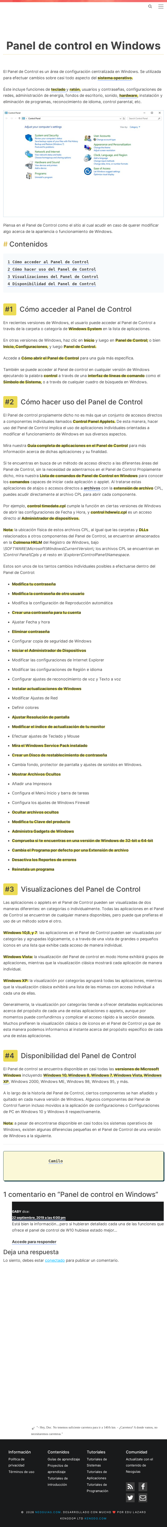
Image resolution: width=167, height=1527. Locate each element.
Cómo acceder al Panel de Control (48, 262)
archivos (92, 488)
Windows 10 (54, 1075)
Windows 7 (101, 1075)
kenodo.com (96, 1518)
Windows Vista (128, 1075)
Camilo (55, 1161)
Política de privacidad (16, 1462)
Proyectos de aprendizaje (58, 1468)
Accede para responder (34, 1241)
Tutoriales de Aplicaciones (97, 1475)
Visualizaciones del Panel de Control (53, 276)
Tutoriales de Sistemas (97, 1462)
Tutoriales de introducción (58, 1481)
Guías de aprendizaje (64, 1459)
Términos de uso (21, 1472)
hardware (128, 95)
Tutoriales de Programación (97, 1488)
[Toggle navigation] (161, 6)
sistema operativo (115, 78)
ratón (75, 89)
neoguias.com (48, 1512)
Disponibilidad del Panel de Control (52, 284)
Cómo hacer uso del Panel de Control (52, 269)
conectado (55, 1260)
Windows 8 (78, 1075)
